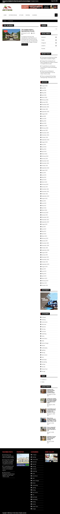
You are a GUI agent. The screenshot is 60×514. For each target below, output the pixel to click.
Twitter (43, 40)
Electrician (44, 324)
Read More (24, 44)
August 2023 (44, 170)
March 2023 (44, 182)
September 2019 (45, 264)
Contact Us (44, 379)
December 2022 (45, 189)
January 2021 (45, 240)
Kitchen (21, 15)
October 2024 (45, 137)
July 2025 (44, 116)
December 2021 (45, 217)
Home (5, 15)
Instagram (43, 43)
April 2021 (44, 233)
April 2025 (44, 123)
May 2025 (44, 121)
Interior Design (13, 15)
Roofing (28, 15)
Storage (43, 371)
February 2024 (45, 156)
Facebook (43, 37)
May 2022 (44, 205)
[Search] (56, 29)
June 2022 (44, 203)
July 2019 (44, 269)
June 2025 (44, 118)
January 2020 (45, 254)
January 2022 (45, 215)
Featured (44, 326)
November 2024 (45, 135)
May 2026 (44, 92)
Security (43, 366)
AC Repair (44, 317)
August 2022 (44, 198)
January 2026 (45, 102)
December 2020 (45, 243)
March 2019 (44, 278)
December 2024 (45, 132)
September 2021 (45, 222)
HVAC (43, 340)
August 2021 (44, 224)
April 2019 (44, 276)
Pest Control (44, 355)
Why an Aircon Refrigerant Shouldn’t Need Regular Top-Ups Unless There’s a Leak (47, 72)
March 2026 (44, 97)
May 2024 (44, 149)
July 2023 (44, 172)
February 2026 (45, 99)
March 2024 (44, 153)
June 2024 (44, 146)
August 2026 (44, 85)
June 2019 (44, 271)
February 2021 (45, 238)
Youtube (43, 48)
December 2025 (45, 104)
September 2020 (45, 250)
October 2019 (45, 262)
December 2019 (45, 257)
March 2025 (44, 125)
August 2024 (44, 142)
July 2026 (44, 88)
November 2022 (45, 191)
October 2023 (45, 165)
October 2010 (45, 285)
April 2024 (44, 151)
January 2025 (45, 130)
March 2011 (44, 283)
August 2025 (44, 114)
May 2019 (44, 273)
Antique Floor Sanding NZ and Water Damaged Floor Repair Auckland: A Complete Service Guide (20, 2)
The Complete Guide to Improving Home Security (27, 30)
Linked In (43, 45)
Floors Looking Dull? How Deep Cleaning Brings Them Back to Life (48, 77)
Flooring (43, 329)
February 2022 (45, 212)
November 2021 (45, 219)
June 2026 (44, 90)
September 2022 (45, 196)
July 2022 (44, 200)
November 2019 (45, 259)
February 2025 (45, 128)
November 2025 (45, 106)
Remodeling (44, 362)
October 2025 (45, 109)
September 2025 (45, 111)
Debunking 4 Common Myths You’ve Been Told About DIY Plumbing (51, 438)
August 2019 (44, 266)
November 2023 (45, 163)
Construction (44, 322)
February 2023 (45, 184)
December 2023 (45, 161)
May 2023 (44, 177)
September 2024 (45, 139)
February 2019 (45, 280)
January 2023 (45, 186)
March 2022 (44, 210)
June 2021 (44, 229)
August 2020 (44, 252)
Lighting (43, 350)
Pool (43, 357)
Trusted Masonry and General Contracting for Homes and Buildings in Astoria (48, 67)
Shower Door (45, 369)
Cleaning (34, 15)
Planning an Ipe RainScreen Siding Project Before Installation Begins (48, 58)
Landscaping (44, 348)
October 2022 (45, 193)
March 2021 (44, 236)
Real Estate (44, 359)
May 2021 (44, 231)
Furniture (44, 331)
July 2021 (44, 226)
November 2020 (45, 245)
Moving (43, 352)
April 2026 (44, 95)
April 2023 (44, 179)
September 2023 (45, 168)
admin (33, 33)
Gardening (44, 333)
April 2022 (44, 208)
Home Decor (44, 338)
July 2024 (44, 144)
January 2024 (45, 158)
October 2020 (45, 247)
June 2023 (44, 175)
